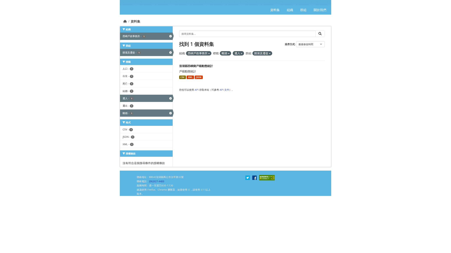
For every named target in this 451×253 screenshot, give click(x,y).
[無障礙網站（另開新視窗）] (267, 177)
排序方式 (290, 44)
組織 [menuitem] (290, 10)
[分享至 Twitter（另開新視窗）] (248, 177)
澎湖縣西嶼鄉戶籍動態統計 (196, 66)
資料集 (135, 21)
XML (190, 77)
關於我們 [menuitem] (320, 10)
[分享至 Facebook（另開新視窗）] (254, 177)
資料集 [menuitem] (275, 10)
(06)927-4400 (156, 181)
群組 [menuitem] (303, 10)
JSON (198, 77)
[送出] (320, 34)
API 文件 (224, 89)
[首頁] (125, 21)
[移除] (209, 53)
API (197, 89)
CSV (182, 77)
